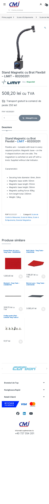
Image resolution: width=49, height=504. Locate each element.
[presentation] (46, 368)
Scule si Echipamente (25, 17)
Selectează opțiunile (18, 276)
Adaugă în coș (31, 118)
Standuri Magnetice (23, 220)
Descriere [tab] (7, 127)
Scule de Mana (26, 217)
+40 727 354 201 (24, 433)
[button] (45, 27)
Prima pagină (7, 17)
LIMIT (20, 141)
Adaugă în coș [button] (42, 276)
